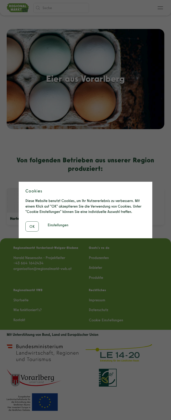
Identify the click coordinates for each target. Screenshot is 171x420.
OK (32, 226)
